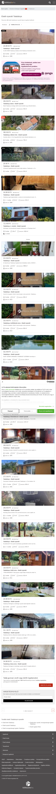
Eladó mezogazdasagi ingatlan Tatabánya (13, 728)
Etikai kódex (19, 759)
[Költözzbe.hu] (8, 2)
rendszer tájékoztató (18, 762)
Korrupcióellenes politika (42, 759)
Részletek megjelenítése (45, 406)
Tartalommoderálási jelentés (32, 768)
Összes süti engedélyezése (46, 411)
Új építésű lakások (18, 768)
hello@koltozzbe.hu (16, 775)
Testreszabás (27, 411)
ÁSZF (3, 759)
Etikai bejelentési (6, 762)
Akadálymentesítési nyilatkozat (10, 771)
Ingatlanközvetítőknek (7, 765)
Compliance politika (29, 759)
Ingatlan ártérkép (45, 765)
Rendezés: (4, 24)
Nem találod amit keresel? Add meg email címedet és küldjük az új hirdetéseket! (21, 694)
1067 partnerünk (10, 389)
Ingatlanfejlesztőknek (20, 765)
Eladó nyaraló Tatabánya (9, 725)
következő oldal (53, 710)
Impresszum (23, 771)
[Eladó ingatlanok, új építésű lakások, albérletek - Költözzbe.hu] (28, 784)
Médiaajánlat (39, 762)
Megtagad (10, 411)
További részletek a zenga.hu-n (31, 74)
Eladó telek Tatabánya (8, 722)
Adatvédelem (10, 759)
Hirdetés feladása (45, 685)
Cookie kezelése (29, 762)
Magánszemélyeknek (33, 765)
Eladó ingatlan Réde (35, 726)
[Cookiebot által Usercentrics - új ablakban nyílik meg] (48, 382)
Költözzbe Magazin (7, 768)
